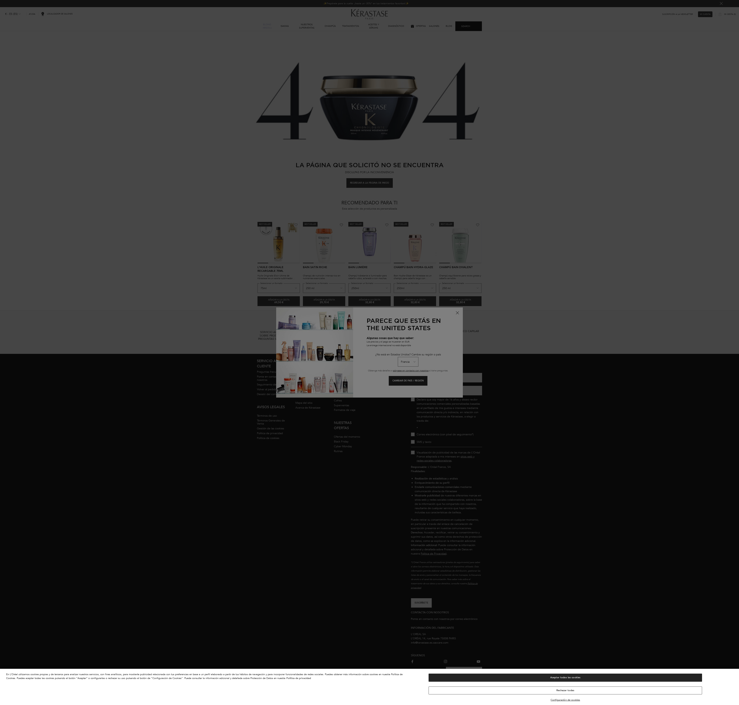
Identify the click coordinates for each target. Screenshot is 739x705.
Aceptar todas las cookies (565, 677)
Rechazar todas (565, 690)
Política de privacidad (298, 678)
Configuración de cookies (565, 700)
